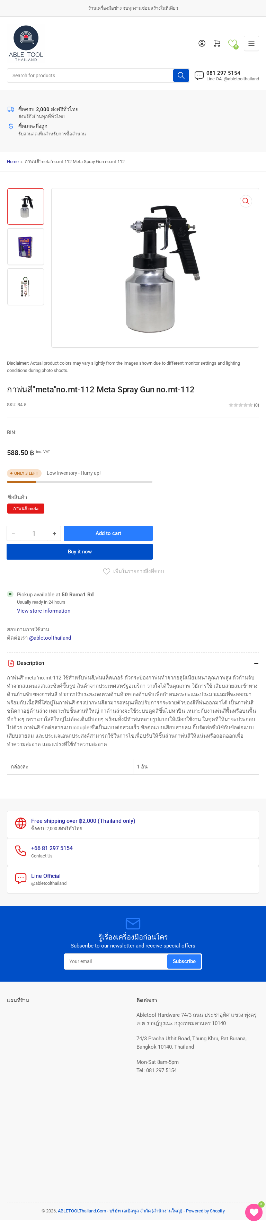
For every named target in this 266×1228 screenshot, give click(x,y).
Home (13, 161)
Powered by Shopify (205, 1210)
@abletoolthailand (50, 638)
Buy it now (80, 552)
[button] (232, 43)
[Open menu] (251, 43)
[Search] (181, 75)
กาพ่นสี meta (25, 508)
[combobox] (98, 75)
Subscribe (184, 961)
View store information (43, 611)
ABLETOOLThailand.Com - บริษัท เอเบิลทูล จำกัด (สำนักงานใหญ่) (120, 1210)
